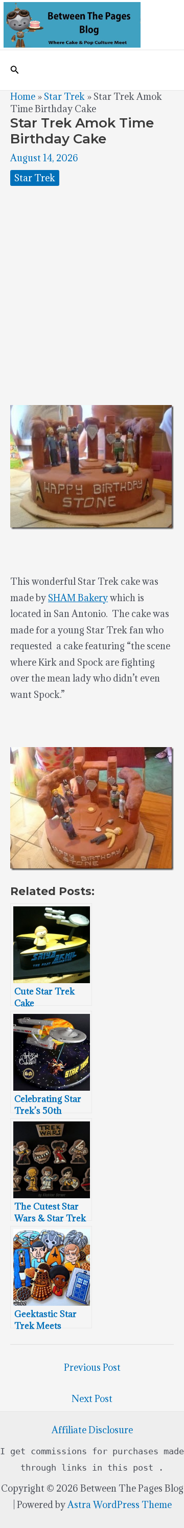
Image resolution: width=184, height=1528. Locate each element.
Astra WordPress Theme (119, 1505)
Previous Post (92, 1367)
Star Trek (64, 96)
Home (22, 96)
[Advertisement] (92, 295)
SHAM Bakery (78, 598)
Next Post (92, 1399)
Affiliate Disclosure (92, 1430)
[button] (14, 70)
